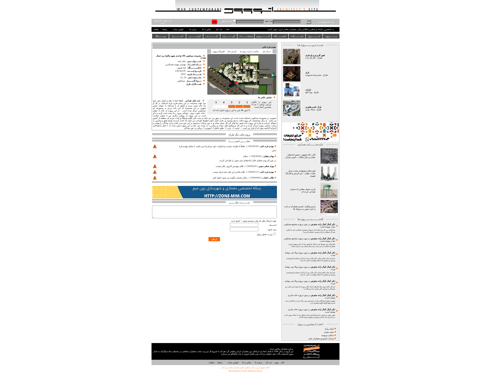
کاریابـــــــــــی (195, 36)
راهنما (164, 29)
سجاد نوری (310, 109)
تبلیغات (156, 29)
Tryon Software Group (252, 371)
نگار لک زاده (310, 58)
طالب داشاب (268, 178)
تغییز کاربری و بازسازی (315, 55)
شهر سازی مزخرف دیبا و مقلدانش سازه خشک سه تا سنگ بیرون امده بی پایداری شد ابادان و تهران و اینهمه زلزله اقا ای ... (309, 316)
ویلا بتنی (294, 253)
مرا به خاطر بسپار (265, 234)
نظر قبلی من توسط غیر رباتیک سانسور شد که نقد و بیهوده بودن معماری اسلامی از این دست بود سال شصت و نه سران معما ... (311, 245)
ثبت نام (219, 29)
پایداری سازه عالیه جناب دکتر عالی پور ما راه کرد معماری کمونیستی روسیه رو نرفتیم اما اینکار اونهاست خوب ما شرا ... (310, 259)
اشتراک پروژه (219, 51)
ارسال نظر (267, 52)
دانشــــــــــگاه (280, 36)
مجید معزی (329, 332)
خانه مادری (292, 295)
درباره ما (193, 29)
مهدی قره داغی (269, 47)
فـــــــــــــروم (314, 36)
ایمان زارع (329, 329)
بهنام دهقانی (268, 156)
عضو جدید (235, 221)
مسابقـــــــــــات (246, 36)
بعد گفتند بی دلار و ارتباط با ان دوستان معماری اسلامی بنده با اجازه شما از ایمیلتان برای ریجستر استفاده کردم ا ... (310, 231)
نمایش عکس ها (265, 97)
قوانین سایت (177, 29)
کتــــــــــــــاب (212, 36)
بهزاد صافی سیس (266, 166)
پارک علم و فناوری (313, 107)
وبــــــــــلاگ (160, 36)
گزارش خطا (232, 52)
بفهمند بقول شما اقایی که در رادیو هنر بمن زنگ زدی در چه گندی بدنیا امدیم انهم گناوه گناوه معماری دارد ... (310, 302)
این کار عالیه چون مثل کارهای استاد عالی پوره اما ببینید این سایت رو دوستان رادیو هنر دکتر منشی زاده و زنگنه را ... (310, 288)
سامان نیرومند (327, 335)
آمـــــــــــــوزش (263, 36)
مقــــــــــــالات (297, 36)
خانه (228, 29)
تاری (307, 72)
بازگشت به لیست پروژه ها (249, 52)
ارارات (308, 90)
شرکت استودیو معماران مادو (321, 339)
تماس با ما (206, 29)
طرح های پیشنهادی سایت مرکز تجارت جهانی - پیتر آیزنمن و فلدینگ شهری (300, 173)
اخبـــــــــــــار (177, 36)
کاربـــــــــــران (228, 36)
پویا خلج (308, 92)
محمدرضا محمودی (313, 75)
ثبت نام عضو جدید (325, 22)
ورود (276, 362)
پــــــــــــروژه (331, 36)
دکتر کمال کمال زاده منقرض (323, 224)
